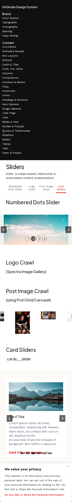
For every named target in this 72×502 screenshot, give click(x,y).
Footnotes (8, 90)
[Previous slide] (4, 229)
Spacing (7, 31)
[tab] (27, 238)
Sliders (6, 139)
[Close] (68, 466)
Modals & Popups (13, 126)
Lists (5, 117)
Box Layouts (10, 55)
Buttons (7, 60)
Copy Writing (10, 35)
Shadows (8, 134)
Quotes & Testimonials (16, 130)
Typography (9, 22)
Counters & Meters (13, 82)
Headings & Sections (15, 99)
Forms (6, 95)
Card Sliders (61, 188)
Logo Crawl (31, 188)
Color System (10, 17)
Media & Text (10, 121)
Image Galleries (11, 108)
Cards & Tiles (10, 64)
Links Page (9, 112)
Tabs (5, 148)
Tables (6, 143)
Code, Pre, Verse (12, 68)
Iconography (10, 26)
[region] (36, 482)
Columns (7, 73)
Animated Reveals (13, 51)
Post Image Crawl (46, 188)
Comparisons (10, 77)
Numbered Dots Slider (15, 188)
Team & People (11, 152)
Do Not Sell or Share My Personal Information (34, 494)
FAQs (5, 86)
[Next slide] (68, 229)
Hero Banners (10, 104)
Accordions (9, 46)
